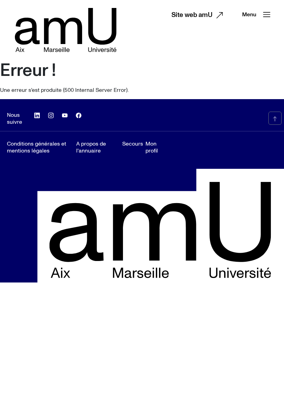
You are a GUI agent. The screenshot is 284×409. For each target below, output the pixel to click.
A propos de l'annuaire (91, 147)
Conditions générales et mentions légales (36, 147)
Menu (249, 14)
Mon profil (151, 147)
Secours (129, 144)
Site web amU (192, 15)
